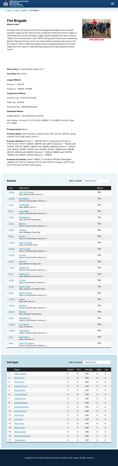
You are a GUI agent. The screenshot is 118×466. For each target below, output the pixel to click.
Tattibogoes (24, 205)
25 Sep (11, 198)
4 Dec (11, 261)
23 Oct (11, 223)
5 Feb (11, 293)
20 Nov (12, 249)
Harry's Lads (24, 249)
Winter (24, 10)
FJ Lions (22, 255)
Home (9, 10)
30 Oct (11, 230)
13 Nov (12, 242)
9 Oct (11, 211)
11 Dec (11, 267)
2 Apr (11, 337)
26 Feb (11, 311)
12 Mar (12, 324)
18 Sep (11, 192)
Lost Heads (24, 211)
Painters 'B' (24, 268)
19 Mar (12, 330)
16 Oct (11, 217)
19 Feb (11, 305)
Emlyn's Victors (25, 242)
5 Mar (11, 318)
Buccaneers (24, 198)
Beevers (22, 224)
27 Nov (12, 255)
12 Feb (11, 299)
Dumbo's (23, 230)
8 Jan (11, 274)
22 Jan (11, 280)
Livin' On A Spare (26, 192)
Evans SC (23, 261)
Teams (16, 10)
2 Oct (11, 205)
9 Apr (11, 343)
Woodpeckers (25, 217)
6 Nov (11, 236)
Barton (22, 236)
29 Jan (11, 286)
